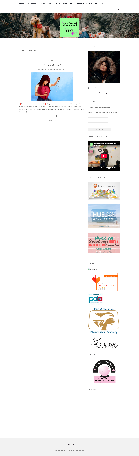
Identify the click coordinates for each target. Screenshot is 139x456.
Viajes (50, 3)
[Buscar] (118, 10)
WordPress (81, 450)
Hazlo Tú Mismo (61, 3)
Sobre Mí (89, 3)
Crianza (22, 3)
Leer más (51, 116)
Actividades (32, 3)
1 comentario (52, 120)
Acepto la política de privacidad (100, 107)
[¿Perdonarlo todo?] (51, 86)
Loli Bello (61, 69)
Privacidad (99, 3)
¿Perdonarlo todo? (52, 65)
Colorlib (68, 450)
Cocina (42, 3)
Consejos (51, 60)
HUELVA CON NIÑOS (77, 3)
